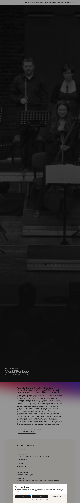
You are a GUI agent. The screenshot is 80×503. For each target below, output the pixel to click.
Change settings (57, 496)
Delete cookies (35, 499)
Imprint (40, 499)
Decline (40, 496)
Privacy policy (45, 499)
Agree (22, 496)
